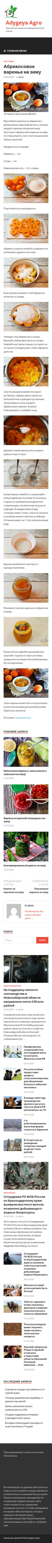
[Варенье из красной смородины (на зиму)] (26, 814)
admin (21, 77)
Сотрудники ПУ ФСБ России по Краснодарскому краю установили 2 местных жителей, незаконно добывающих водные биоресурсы (36, 1264)
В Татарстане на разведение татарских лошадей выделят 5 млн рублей (35, 1146)
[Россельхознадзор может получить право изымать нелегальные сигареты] (13, 1334)
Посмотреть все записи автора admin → (34, 915)
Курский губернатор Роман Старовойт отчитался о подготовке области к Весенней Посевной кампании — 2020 (35, 1356)
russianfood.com (23, 717)
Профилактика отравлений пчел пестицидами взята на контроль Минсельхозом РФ (35, 1052)
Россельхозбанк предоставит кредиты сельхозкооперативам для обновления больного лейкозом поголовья (37, 1078)
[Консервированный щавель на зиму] (26, 862)
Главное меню (17, 50)
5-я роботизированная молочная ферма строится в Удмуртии (36, 1125)
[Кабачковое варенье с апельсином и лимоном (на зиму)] (26, 767)
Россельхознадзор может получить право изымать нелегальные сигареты (35, 1330)
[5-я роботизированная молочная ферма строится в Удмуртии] (13, 1130)
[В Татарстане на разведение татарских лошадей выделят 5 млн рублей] (13, 1150)
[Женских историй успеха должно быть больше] (13, 1295)
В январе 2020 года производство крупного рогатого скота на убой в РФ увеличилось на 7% (35, 1103)
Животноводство (12, 986)
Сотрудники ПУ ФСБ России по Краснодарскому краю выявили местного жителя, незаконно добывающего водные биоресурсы (24, 1204)
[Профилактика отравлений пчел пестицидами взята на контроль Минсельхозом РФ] (13, 1056)
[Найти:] (26, 940)
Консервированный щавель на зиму (25, 865)
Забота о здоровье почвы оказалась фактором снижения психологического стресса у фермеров (35, 1307)
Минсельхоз (9, 1193)
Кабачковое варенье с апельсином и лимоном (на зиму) (25, 772)
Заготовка (9, 61)
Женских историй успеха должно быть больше (36, 1288)
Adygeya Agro (24, 22)
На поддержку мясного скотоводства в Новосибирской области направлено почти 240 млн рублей (24, 997)
